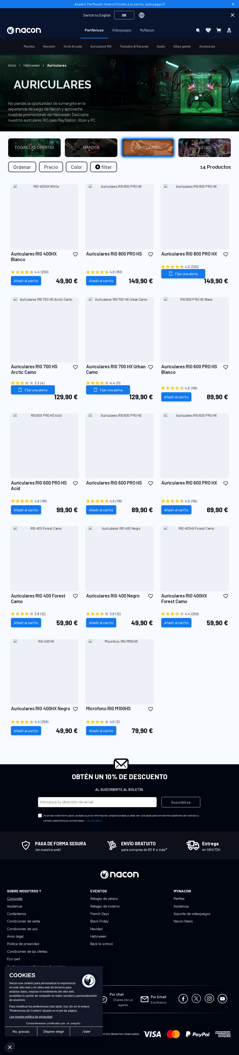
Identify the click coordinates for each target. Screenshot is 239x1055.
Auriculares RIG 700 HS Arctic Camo (34, 369)
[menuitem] (94, 30)
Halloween (32, 65)
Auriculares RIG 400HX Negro (40, 708)
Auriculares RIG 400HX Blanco (34, 256)
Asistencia (14, 906)
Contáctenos (16, 914)
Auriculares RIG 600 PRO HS (114, 482)
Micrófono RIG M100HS (108, 708)
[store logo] (24, 30)
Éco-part (13, 959)
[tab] (103, 167)
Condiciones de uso (22, 929)
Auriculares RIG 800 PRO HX (189, 253)
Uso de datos (94, 820)
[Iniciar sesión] (229, 30)
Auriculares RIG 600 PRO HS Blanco (189, 369)
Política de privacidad (23, 944)
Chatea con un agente (123, 1002)
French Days (99, 914)
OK (124, 15)
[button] (75, 254)
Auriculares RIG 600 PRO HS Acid (39, 485)
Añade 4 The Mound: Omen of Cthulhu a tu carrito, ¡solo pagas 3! (119, 4)
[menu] (119, 30)
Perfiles (179, 899)
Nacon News (183, 921)
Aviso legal (15, 936)
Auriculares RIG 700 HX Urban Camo (116, 369)
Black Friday (99, 921)
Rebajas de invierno (105, 906)
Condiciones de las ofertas (27, 951)
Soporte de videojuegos (192, 914)
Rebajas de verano (104, 899)
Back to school (101, 944)
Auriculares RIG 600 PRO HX (189, 482)
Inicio (12, 65)
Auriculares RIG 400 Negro (113, 595)
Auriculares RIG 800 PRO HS (114, 253)
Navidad (96, 929)
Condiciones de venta (23, 921)
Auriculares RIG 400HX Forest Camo (184, 598)
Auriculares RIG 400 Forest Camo (38, 598)
